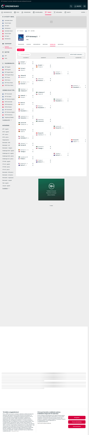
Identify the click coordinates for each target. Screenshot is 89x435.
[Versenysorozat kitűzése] (39, 36)
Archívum (60, 44)
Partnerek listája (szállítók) (44, 423)
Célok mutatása (77, 426)
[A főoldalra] (13, 6)
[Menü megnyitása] (84, 6)
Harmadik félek (15, 431)
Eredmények (36, 44)
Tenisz (21, 31)
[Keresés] (71, 6)
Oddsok (28, 44)
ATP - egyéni (31, 31)
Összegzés (21, 44)
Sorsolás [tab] (20, 49)
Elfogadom (76, 417)
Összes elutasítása (77, 422)
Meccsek (45, 44)
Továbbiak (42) (6, 120)
